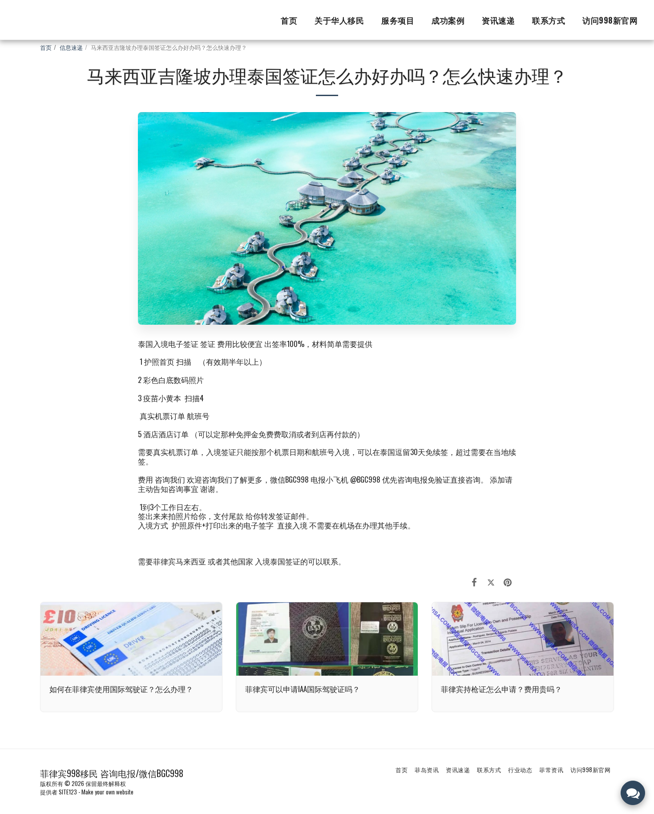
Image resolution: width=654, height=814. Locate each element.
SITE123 (68, 791)
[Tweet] (491, 581)
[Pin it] (508, 581)
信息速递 (71, 47)
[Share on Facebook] (474, 581)
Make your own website (107, 791)
